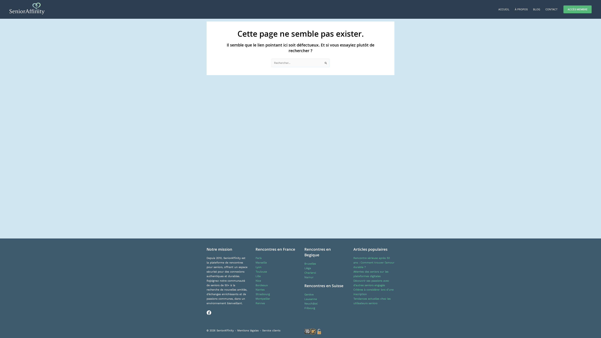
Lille (258, 276)
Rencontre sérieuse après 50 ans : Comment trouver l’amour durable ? (373, 262)
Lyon (259, 267)
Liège (307, 268)
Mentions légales (248, 330)
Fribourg (309, 308)
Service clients (271, 330)
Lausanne (310, 299)
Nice (258, 280)
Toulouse (261, 271)
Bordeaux (262, 285)
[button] (577, 9)
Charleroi (310, 272)
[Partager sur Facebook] (207, 314)
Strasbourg (263, 294)
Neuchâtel (311, 303)
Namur (308, 277)
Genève (309, 294)
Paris (259, 258)
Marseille (261, 262)
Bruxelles (310, 263)
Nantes (260, 289)
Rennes (260, 303)
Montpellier (263, 298)
